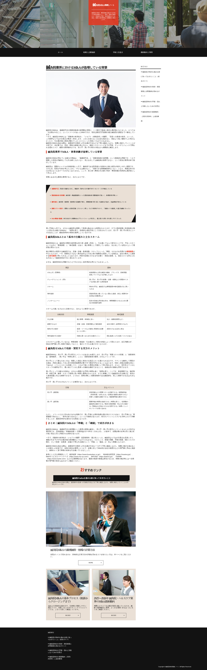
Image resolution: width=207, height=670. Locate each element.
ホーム (60, 52)
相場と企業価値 (89, 52)
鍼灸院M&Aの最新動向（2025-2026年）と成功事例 (150, 116)
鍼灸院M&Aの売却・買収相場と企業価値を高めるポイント (150, 91)
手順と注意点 (118, 52)
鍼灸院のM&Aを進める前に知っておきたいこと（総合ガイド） (150, 76)
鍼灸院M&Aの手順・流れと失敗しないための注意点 (150, 104)
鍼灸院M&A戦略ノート (104, 4)
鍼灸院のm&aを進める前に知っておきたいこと (91, 478)
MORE (91, 563)
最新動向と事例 (146, 52)
